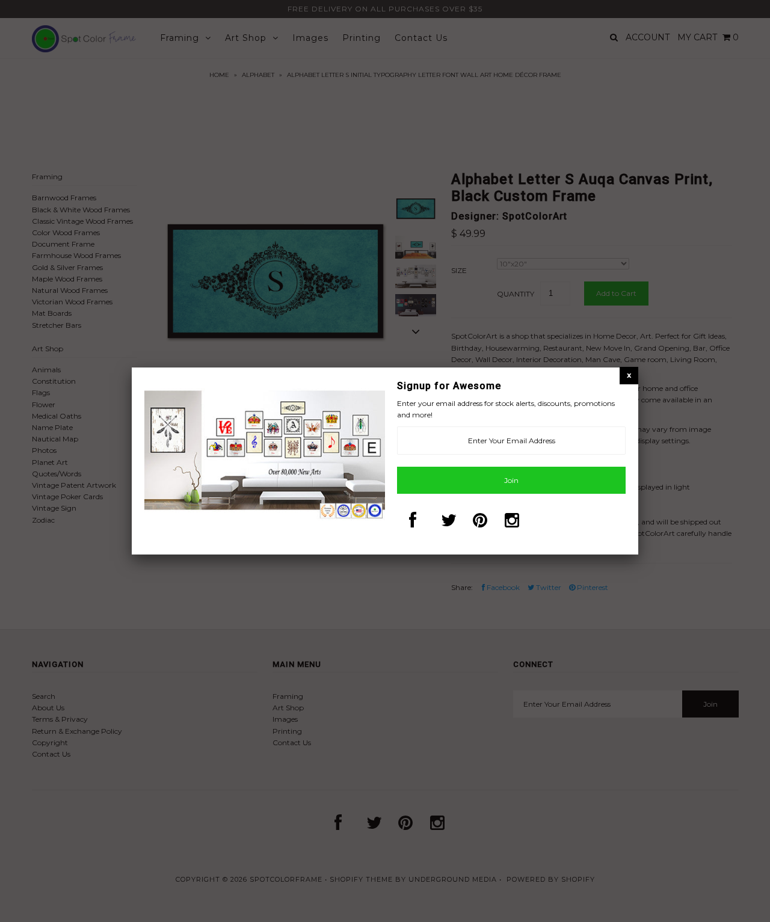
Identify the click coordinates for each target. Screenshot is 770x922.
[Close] (629, 375)
